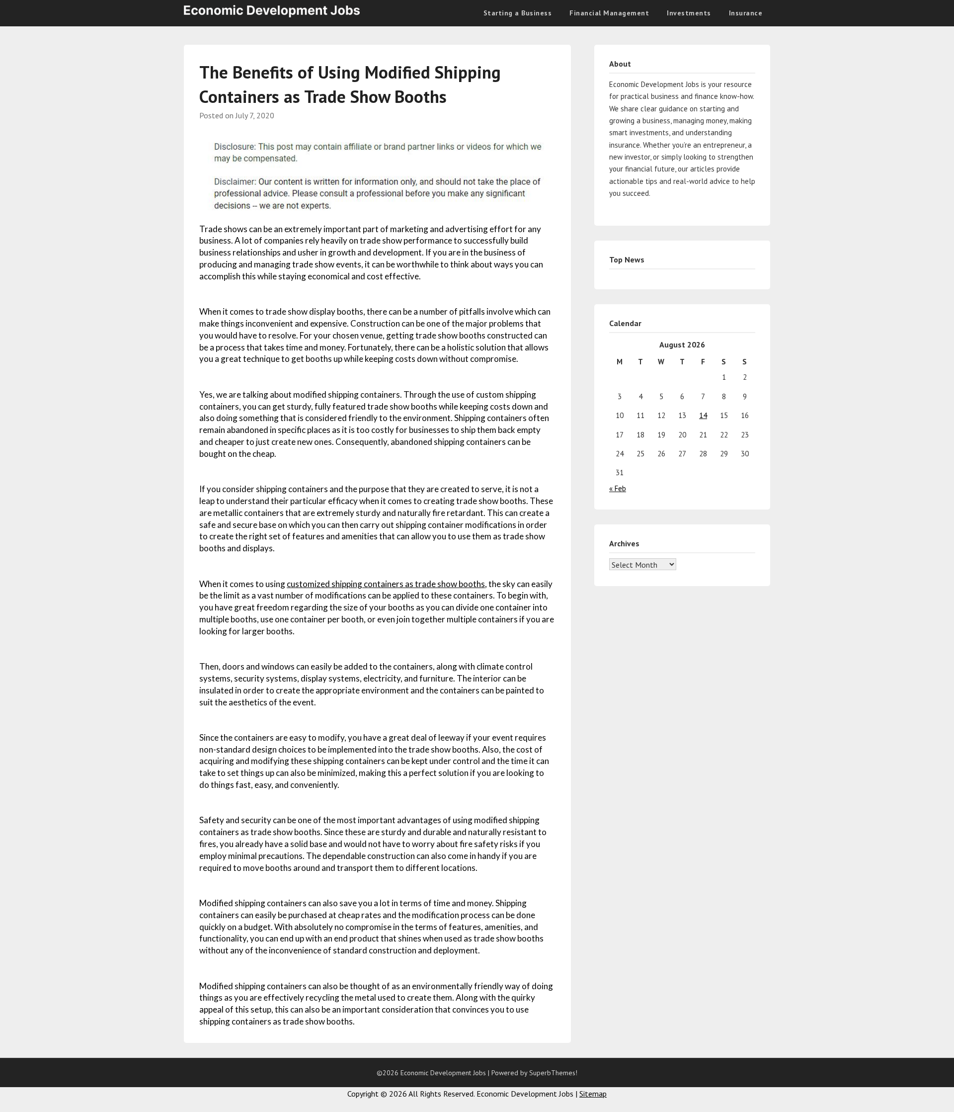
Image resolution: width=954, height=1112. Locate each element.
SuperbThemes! (553, 1072)
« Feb (617, 488)
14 (703, 415)
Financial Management (609, 12)
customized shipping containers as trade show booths (386, 584)
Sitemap (593, 1094)
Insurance (746, 12)
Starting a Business (517, 12)
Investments (689, 12)
